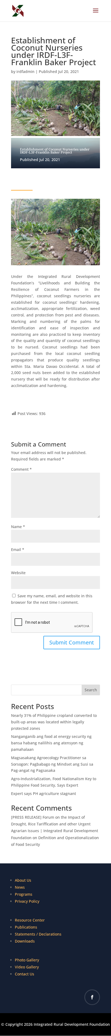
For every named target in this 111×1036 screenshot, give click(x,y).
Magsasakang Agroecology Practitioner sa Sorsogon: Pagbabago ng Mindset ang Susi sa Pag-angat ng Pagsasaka (52, 764)
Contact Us (24, 973)
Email (17, 549)
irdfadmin (25, 71)
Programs (23, 894)
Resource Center (30, 920)
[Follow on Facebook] (92, 997)
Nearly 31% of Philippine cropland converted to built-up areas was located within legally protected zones (54, 722)
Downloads (25, 941)
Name (18, 526)
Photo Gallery (27, 959)
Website (18, 572)
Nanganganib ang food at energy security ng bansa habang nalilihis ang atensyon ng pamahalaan (51, 743)
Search (91, 689)
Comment (21, 469)
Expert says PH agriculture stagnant (43, 793)
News (20, 887)
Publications (26, 927)
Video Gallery (27, 966)
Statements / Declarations (38, 934)
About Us (23, 880)
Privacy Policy (27, 901)
